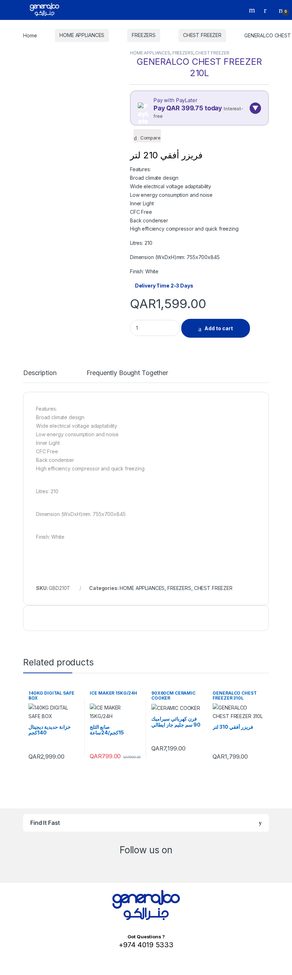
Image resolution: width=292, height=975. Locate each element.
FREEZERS (144, 35)
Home (30, 35)
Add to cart (218, 328)
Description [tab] (39, 373)
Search (253, 10)
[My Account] (268, 10)
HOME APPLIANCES (81, 35)
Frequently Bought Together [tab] (127, 373)
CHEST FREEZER (202, 35)
